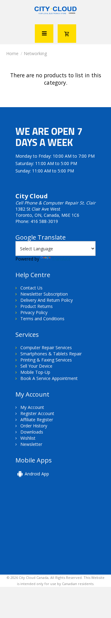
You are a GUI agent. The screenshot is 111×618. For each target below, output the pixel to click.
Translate (61, 259)
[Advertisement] (58, 530)
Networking (35, 53)
